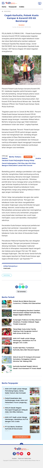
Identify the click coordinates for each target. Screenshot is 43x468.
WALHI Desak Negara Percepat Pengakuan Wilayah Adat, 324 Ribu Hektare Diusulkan (16, 410)
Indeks (21, 7)
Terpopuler (13, 7)
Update (28, 157)
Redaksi (14, 458)
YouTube (30, 456)
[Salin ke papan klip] (26, 287)
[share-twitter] (19, 287)
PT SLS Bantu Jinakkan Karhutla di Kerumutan (13, 428)
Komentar (22, 291)
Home (4, 7)
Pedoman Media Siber (24, 458)
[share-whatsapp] (23, 287)
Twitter (26, 453)
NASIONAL (7, 275)
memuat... (7, 268)
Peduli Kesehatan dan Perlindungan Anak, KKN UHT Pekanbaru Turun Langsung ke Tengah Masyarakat (16, 400)
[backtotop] (21, 444)
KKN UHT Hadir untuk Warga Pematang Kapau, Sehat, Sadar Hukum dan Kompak (16, 391)
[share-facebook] (16, 287)
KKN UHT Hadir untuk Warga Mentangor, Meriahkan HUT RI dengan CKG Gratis (16, 419)
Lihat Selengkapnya (21, 437)
